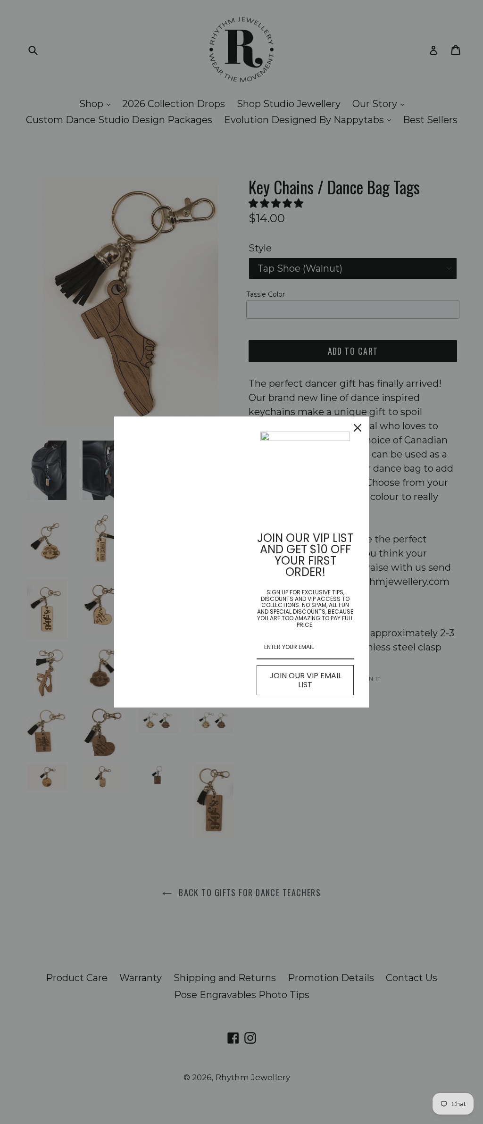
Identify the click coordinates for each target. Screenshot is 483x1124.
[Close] (357, 427)
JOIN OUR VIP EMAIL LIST (305, 680)
